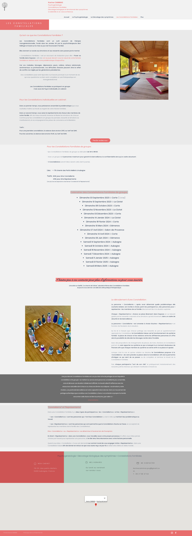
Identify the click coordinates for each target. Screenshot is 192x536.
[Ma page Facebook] (175, 533)
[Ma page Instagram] (172, 533)
